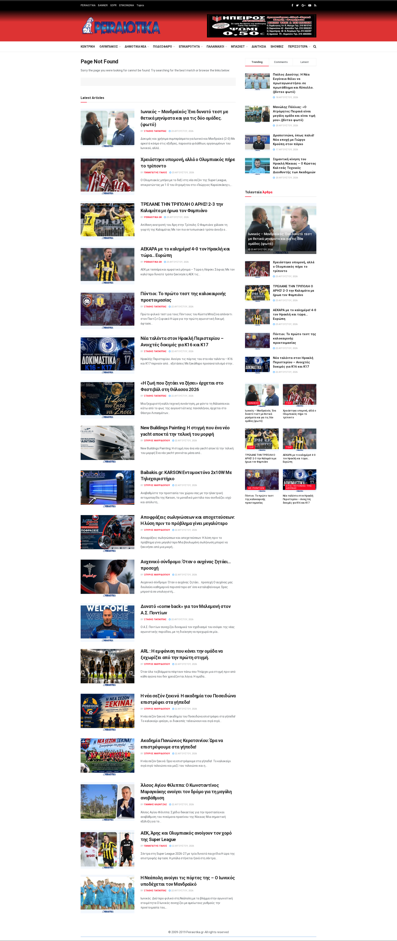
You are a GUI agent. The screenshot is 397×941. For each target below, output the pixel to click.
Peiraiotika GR (153, 217)
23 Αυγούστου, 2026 (182, 131)
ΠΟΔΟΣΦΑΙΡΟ (162, 46)
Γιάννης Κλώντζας (155, 804)
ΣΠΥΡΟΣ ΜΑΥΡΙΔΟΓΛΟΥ (157, 440)
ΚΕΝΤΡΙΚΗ (88, 46)
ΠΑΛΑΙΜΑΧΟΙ (215, 46)
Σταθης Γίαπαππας (155, 131)
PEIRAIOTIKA (88, 5)
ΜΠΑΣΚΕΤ (238, 46)
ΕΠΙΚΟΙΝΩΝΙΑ (126, 5)
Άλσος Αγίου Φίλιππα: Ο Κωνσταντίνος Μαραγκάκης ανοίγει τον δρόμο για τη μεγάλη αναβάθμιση (186, 792)
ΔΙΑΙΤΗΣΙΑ (259, 46)
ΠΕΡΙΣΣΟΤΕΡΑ (297, 46)
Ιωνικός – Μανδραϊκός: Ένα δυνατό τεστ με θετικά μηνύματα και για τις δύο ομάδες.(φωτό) (184, 118)
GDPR (113, 5)
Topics (140, 5)
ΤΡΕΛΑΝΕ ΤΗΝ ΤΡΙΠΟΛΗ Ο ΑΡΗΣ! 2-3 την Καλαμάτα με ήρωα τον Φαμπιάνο (293, 290)
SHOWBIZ (276, 46)
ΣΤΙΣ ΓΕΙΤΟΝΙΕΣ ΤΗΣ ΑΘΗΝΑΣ (299, 487)
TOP (289, 403)
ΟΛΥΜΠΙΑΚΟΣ (108, 46)
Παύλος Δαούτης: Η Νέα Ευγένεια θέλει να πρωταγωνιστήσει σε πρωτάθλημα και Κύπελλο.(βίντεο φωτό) (293, 83)
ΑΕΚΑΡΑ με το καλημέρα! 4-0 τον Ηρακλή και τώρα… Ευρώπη (294, 314)
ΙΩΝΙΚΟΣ (253, 403)
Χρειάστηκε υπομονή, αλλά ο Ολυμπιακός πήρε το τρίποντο (293, 266)
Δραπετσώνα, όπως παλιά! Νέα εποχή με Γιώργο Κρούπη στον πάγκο (293, 140)
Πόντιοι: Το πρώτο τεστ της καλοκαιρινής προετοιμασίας (259, 499)
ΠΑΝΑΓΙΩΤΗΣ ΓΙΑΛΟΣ (155, 172)
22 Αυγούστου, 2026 (182, 306)
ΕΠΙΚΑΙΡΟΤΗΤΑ (189, 46)
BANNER (103, 5)
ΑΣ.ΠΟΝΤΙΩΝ (256, 488)
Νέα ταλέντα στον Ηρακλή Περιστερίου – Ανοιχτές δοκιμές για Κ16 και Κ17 (293, 362)
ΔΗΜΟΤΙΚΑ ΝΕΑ (135, 46)
